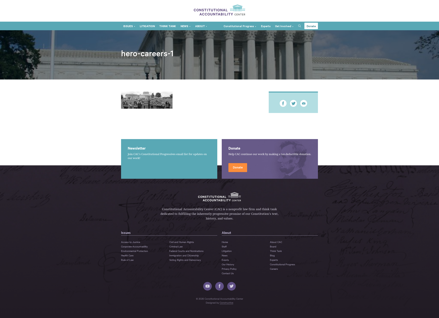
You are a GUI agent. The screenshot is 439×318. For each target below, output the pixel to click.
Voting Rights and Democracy (185, 260)
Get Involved (283, 26)
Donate (311, 26)
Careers (274, 268)
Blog (272, 255)
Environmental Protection (134, 251)
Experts (266, 26)
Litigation (147, 26)
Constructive (226, 302)
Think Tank (167, 26)
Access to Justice (130, 242)
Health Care (127, 255)
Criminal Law (176, 246)
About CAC (276, 242)
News (184, 26)
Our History (228, 264)
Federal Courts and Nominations (186, 251)
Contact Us (228, 273)
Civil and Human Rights (181, 242)
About (200, 26)
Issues (128, 26)
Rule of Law (127, 260)
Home (225, 242)
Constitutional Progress (239, 26)
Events (225, 260)
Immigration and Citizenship (184, 255)
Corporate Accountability (134, 246)
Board (273, 246)
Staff (224, 246)
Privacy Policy (229, 268)
